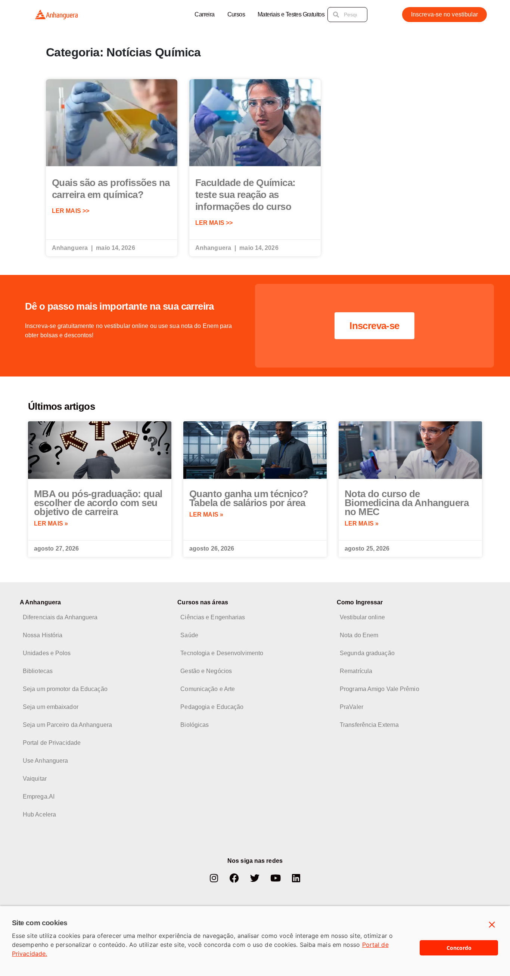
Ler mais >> (70, 211)
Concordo (459, 947)
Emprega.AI (39, 796)
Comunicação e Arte (207, 689)
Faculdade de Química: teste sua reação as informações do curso (245, 194)
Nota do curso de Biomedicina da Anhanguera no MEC (407, 503)
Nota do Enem (359, 635)
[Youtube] (275, 877)
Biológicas (194, 725)
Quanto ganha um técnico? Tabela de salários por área (248, 498)
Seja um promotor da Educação (65, 689)
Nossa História (42, 635)
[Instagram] (214, 877)
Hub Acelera (39, 814)
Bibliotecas (38, 671)
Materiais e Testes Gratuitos (291, 14)
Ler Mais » (51, 523)
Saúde (189, 635)
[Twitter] (255, 877)
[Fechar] (492, 925)
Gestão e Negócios (206, 671)
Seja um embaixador (50, 707)
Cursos (236, 14)
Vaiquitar (35, 778)
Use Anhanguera (45, 760)
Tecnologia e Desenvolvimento (221, 653)
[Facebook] (234, 877)
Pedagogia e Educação (211, 707)
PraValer (351, 707)
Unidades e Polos (47, 653)
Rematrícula (356, 671)
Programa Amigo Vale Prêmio (379, 689)
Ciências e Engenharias (212, 617)
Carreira (204, 14)
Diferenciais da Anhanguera (60, 617)
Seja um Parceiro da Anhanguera (67, 725)
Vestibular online (362, 617)
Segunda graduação (367, 653)
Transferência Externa (369, 725)
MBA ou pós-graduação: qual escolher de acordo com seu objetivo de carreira (98, 503)
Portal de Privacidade (52, 743)
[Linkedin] (296, 877)
